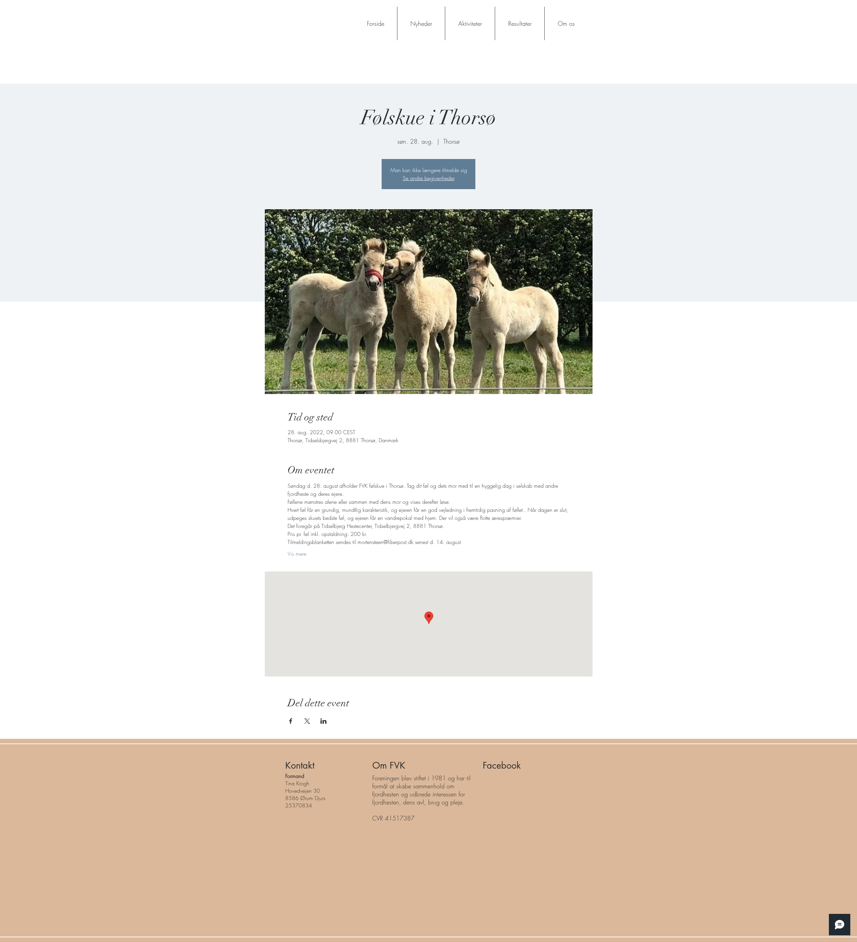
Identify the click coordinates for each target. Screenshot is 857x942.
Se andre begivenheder (429, 178)
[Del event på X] (307, 721)
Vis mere (297, 553)
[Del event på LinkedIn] (323, 721)
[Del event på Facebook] (291, 721)
